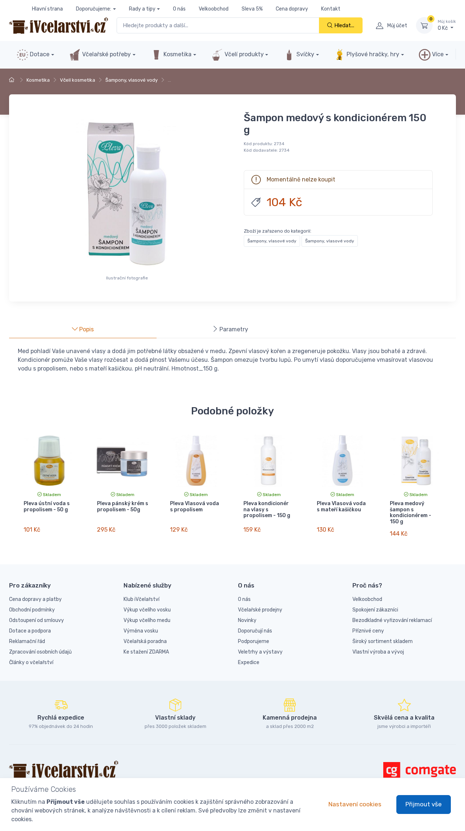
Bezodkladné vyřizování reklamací (392, 620)
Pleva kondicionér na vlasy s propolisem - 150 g (266, 509)
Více (437, 54)
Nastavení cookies (354, 804)
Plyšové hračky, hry (373, 54)
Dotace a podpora (30, 631)
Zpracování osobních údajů (40, 652)
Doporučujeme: (93, 9)
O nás (179, 9)
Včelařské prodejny (260, 610)
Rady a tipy (142, 9)
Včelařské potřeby (106, 54)
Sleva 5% (252, 9)
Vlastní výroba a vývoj (378, 652)
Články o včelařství (31, 662)
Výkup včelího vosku (147, 610)
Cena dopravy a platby (35, 599)
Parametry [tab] (233, 329)
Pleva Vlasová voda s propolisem (194, 506)
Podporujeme (253, 641)
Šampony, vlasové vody (131, 80)
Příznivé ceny (368, 631)
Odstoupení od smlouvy (36, 620)
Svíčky (304, 54)
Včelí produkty (243, 54)
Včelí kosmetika (77, 80)
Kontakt (330, 9)
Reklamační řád (27, 641)
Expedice (248, 662)
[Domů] (12, 80)
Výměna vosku (141, 631)
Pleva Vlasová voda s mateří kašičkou (341, 506)
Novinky (247, 620)
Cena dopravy (292, 9)
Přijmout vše (423, 804)
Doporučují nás (255, 631)
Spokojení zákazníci (375, 610)
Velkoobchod (214, 9)
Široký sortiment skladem (382, 641)
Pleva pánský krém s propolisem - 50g (122, 506)
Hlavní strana (47, 9)
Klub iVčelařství (141, 599)
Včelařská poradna (145, 641)
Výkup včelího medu (147, 620)
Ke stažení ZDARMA (146, 652)
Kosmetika (176, 54)
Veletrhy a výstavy (260, 652)
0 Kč (447, 25)
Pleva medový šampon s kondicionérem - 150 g (410, 512)
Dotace (38, 54)
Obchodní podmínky (32, 610)
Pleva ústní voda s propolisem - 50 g (47, 506)
